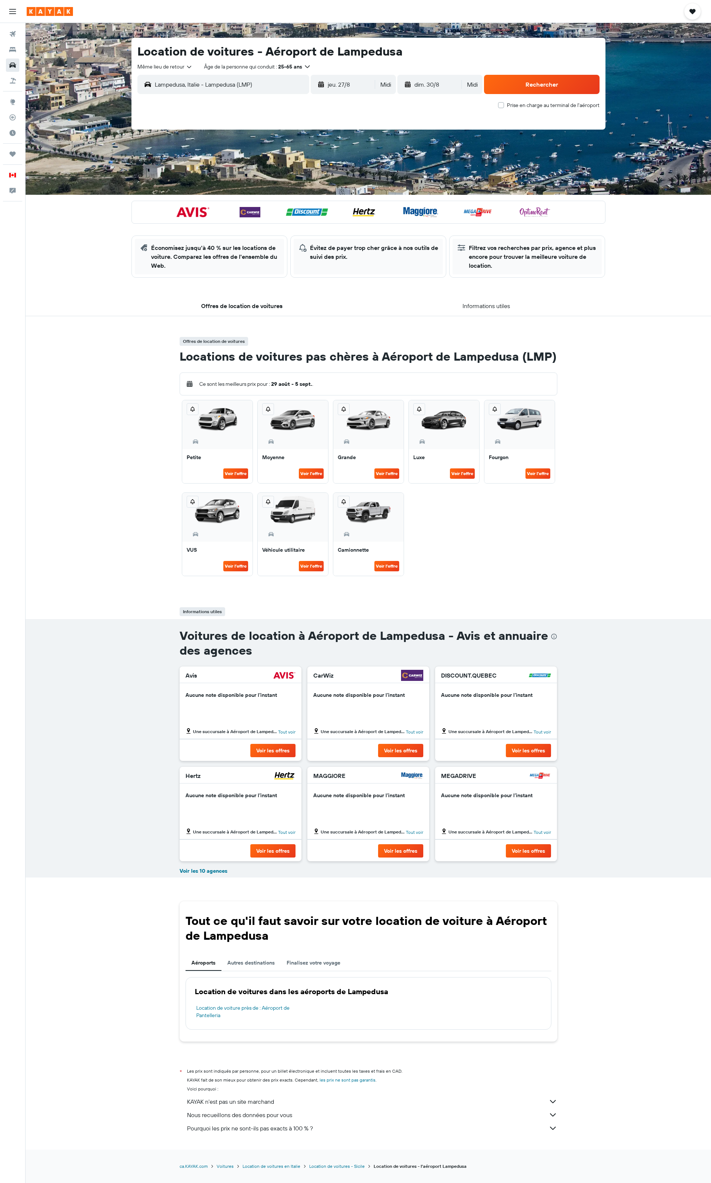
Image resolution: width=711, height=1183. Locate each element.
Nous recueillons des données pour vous (239, 1115)
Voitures (225, 1166)
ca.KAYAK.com (194, 1166)
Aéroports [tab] (203, 962)
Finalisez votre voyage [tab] (313, 962)
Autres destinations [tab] (251, 962)
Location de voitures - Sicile (337, 1166)
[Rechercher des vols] (12, 34)
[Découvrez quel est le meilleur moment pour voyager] (12, 133)
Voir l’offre (236, 473)
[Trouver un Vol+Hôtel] (12, 80)
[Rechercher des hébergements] (12, 49)
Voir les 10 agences (203, 871)
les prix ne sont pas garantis (347, 1080)
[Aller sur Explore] (12, 101)
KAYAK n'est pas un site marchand (230, 1101)
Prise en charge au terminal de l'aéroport (553, 105)
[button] (12, 11)
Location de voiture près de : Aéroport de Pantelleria (243, 1012)
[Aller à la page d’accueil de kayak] (50, 11)
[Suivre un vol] (12, 117)
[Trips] (12, 154)
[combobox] (165, 66)
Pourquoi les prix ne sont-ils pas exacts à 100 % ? (250, 1128)
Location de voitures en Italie (271, 1166)
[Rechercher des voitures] (12, 65)
